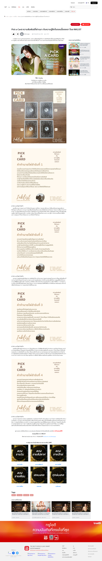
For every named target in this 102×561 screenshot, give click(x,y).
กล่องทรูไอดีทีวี (65, 555)
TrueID (8, 3)
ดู (73, 546)
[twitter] (17, 553)
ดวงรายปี (67, 11)
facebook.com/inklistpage (49, 436)
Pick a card (19, 495)
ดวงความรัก (26, 495)
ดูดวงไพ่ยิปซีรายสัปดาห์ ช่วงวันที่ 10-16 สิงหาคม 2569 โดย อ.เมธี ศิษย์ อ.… (81, 513)
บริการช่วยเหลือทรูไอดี (67, 557)
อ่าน (19, 7)
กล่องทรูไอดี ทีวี (81, 3)
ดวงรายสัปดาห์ (43, 11)
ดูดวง (11, 16)
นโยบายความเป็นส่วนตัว (93, 551)
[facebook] (13, 553)
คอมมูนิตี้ (75, 555)
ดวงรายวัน (35, 11)
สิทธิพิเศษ (14, 7)
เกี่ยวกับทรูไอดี (91, 546)
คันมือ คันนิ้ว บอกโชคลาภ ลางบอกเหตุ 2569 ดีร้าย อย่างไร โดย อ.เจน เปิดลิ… (41, 513)
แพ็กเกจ (75, 552)
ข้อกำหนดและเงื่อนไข (92, 549)
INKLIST (13, 495)
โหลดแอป (73, 3)
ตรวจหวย (76, 24)
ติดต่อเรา (90, 556)
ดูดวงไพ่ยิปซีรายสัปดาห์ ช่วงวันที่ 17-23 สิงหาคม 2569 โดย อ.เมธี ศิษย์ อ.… (61, 513)
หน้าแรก (29, 11)
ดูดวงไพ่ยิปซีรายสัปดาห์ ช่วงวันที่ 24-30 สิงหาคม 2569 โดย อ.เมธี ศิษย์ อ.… (21, 513)
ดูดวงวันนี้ (86, 24)
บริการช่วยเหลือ (91, 554)
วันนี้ (5, 7)
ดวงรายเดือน (60, 11)
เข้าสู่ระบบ (94, 3)
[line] (9, 553)
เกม (23, 7)
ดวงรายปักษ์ (52, 11)
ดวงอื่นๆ (15, 16)
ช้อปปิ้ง (63, 552)
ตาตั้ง (27, 7)
